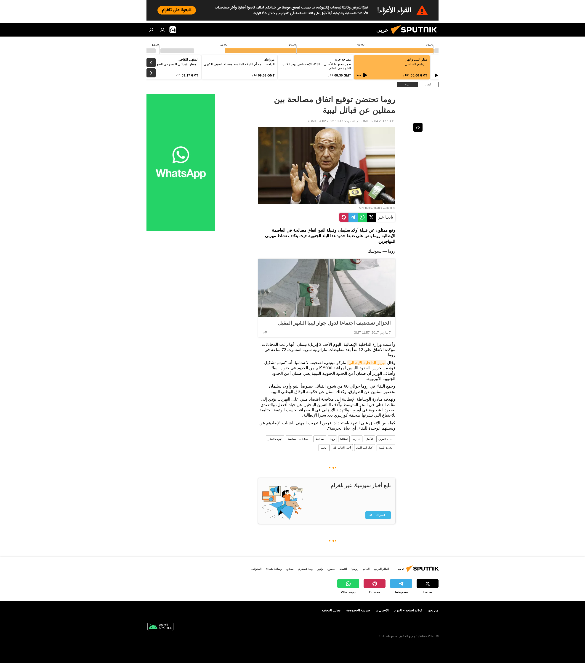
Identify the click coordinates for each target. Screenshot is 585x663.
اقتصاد (343, 569)
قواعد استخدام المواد (408, 610)
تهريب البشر (275, 439)
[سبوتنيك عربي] (415, 35)
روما (332, 439)
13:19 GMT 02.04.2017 (378, 121)
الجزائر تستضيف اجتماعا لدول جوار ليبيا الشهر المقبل (334, 323)
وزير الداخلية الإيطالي (366, 362)
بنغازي (356, 439)
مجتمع (289, 569)
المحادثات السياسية (299, 439)
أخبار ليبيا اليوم (364, 447)
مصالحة (320, 439)
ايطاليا (344, 439)
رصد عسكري (305, 569)
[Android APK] (160, 627)
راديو (320, 569)
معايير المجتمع (331, 610)
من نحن (433, 610)
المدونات (256, 569)
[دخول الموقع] (162, 29)
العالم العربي (385, 439)
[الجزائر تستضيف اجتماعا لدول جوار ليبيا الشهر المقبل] (326, 288)
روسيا (324, 447)
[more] (265, 332)
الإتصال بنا (382, 610)
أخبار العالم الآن (342, 447)
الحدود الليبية (386, 447)
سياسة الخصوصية (358, 610)
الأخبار (369, 439)
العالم (366, 569)
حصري (331, 569)
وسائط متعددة (274, 569)
